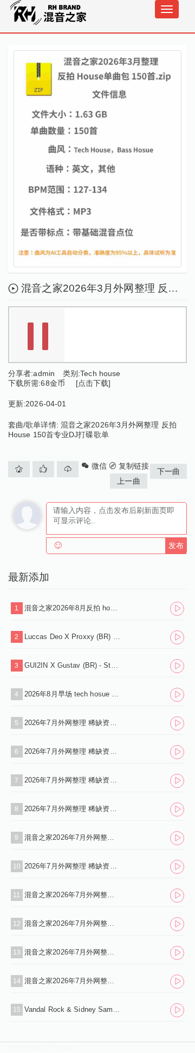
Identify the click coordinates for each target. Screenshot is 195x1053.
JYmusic (58, 1046)
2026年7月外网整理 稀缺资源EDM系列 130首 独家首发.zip (72, 751)
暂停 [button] (37, 335)
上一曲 (128, 481)
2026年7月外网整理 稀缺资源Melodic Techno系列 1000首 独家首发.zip (72, 780)
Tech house (100, 373)
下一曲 (168, 471)
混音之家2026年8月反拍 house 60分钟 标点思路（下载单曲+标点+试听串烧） (72, 608)
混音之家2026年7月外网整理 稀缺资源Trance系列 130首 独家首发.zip (72, 895)
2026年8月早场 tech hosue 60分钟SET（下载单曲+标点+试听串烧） (72, 694)
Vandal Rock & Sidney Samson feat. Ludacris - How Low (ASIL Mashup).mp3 (72, 1009)
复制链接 (133, 466)
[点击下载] (93, 383)
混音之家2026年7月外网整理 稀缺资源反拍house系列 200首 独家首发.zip (72, 981)
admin (44, 373)
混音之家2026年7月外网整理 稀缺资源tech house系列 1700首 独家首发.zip (72, 837)
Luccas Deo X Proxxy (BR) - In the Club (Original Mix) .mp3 (72, 637)
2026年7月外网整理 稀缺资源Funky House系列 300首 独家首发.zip (72, 866)
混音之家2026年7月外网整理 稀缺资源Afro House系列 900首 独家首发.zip (72, 952)
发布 (176, 546)
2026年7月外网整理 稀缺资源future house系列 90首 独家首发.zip (72, 723)
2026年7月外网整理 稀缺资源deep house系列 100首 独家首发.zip (72, 809)
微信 (97, 466)
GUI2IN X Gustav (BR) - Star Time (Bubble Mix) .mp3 (72, 665)
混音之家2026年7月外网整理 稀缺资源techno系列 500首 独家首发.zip (72, 923)
